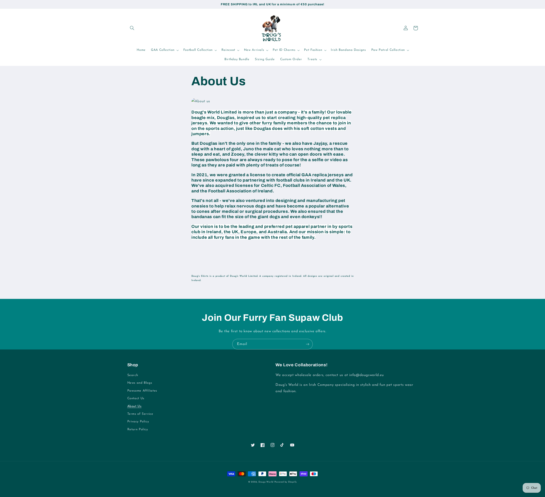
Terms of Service (140, 414)
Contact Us (135, 398)
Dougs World (265, 482)
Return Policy (137, 429)
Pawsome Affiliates (142, 390)
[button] (132, 28)
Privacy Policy (138, 421)
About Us (134, 406)
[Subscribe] (308, 344)
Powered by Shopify (285, 482)
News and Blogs (139, 383)
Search (132, 375)
